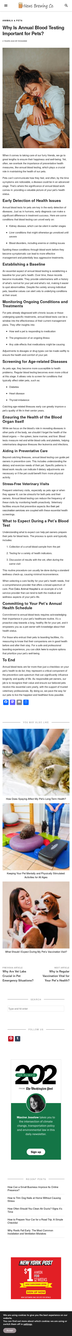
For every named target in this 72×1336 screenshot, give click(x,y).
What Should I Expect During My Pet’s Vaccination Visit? (36, 951)
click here (40, 649)
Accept (10, 1330)
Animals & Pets (13, 20)
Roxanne (22, 41)
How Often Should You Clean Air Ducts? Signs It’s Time (35, 1210)
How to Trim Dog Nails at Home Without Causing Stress (34, 1199)
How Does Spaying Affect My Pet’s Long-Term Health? (36, 798)
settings (27, 1324)
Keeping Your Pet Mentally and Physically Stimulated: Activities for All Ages (36, 875)
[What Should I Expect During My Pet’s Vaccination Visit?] (36, 915)
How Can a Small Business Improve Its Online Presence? (33, 1188)
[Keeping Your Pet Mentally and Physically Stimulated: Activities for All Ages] (36, 836)
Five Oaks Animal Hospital (23, 588)
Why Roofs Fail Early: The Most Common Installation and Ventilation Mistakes (30, 1231)
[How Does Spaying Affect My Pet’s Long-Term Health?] (36, 762)
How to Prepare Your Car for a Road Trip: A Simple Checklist (35, 1221)
